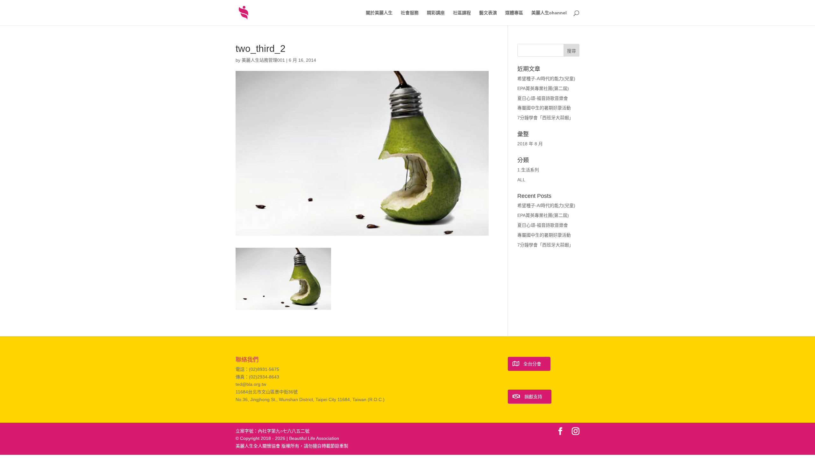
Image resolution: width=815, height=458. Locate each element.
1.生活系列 (528, 169)
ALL (521, 179)
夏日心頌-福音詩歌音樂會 (542, 98)
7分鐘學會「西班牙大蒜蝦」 (545, 117)
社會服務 (410, 12)
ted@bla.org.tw (251, 384)
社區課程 (462, 12)
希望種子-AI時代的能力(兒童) (546, 78)
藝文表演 (488, 12)
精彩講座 (436, 12)
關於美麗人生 (379, 12)
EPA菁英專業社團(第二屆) (543, 88)
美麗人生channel (549, 12)
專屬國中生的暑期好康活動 (544, 107)
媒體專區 (514, 12)
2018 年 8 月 (530, 143)
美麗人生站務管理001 (263, 60)
